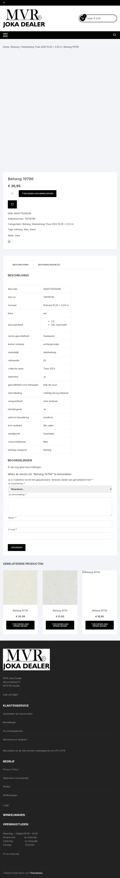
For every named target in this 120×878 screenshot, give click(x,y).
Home (6, 47)
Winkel (6, 786)
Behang (15, 47)
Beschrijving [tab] (21, 264)
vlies (26, 229)
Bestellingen (9, 722)
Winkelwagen (10, 795)
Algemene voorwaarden (16, 777)
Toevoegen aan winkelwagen (37, 193)
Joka (17, 235)
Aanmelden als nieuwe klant (17, 713)
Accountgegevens (13, 730)
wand (32, 229)
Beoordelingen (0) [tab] (49, 264)
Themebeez (36, 872)
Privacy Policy (10, 769)
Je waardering (16, 483)
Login (6, 805)
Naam (12, 517)
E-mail (12, 529)
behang (18, 229)
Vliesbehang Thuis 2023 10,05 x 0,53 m (41, 47)
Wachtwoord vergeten (15, 739)
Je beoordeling (17, 494)
